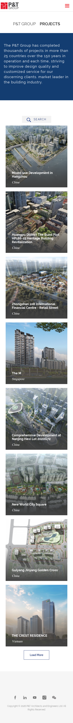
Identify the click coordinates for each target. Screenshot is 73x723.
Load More (36, 655)
